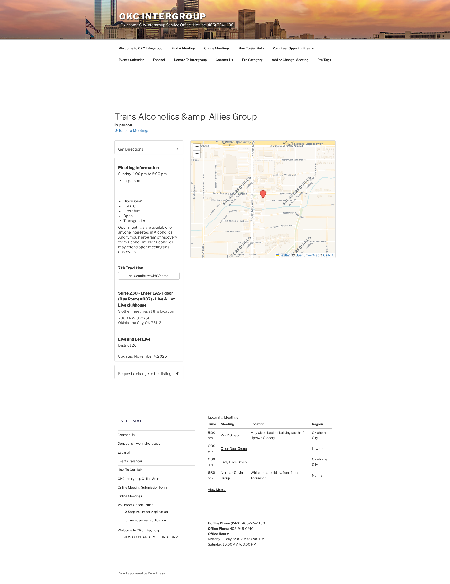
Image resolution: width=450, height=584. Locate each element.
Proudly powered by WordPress (141, 573)
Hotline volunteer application (144, 520)
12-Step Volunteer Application (145, 512)
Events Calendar (131, 60)
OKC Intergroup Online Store (139, 479)
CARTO (328, 255)
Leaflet (284, 255)
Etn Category (252, 60)
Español (159, 60)
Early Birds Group (234, 462)
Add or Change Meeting (290, 60)
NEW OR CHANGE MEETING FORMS (151, 537)
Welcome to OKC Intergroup (140, 48)
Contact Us (224, 60)
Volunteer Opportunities (291, 48)
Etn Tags (324, 60)
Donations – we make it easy (139, 443)
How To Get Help (251, 48)
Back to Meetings (133, 130)
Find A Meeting (183, 48)
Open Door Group (234, 449)
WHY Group (230, 435)
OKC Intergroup (162, 16)
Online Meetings (217, 48)
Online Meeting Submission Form (142, 487)
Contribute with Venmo (150, 276)
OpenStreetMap (307, 255)
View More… (217, 490)
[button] (261, 191)
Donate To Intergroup (190, 60)
